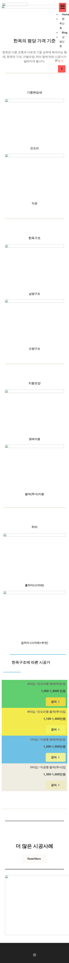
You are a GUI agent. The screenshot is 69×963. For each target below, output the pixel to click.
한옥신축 (61, 23)
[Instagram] (34, 955)
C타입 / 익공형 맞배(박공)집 (48, 739)
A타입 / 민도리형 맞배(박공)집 (46, 683)
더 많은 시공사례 (34, 846)
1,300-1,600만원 (54, 774)
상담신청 (61, 42)
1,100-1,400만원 (54, 718)
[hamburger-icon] (62, 7)
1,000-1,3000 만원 (53, 691)
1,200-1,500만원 (54, 746)
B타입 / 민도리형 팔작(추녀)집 (46, 711)
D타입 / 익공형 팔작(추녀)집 (48, 767)
